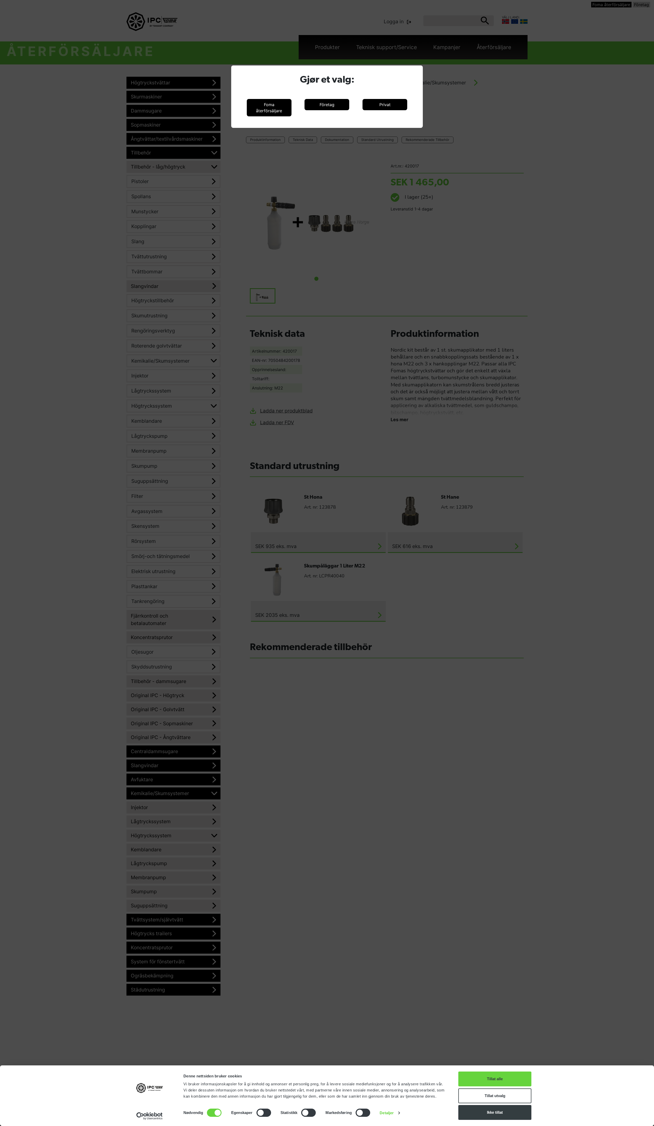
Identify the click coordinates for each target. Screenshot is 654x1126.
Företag (327, 104)
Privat (385, 104)
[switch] (263, 1113)
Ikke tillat (495, 1112)
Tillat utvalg (495, 1096)
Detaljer (387, 1113)
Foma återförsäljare (269, 107)
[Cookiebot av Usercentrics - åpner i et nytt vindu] (149, 1116)
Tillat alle (495, 1079)
